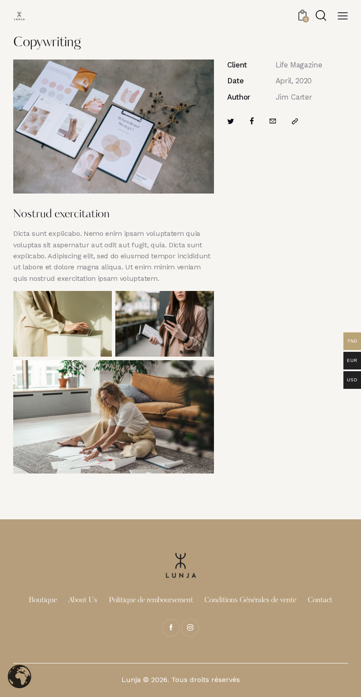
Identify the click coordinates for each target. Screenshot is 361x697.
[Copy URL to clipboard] (295, 121)
